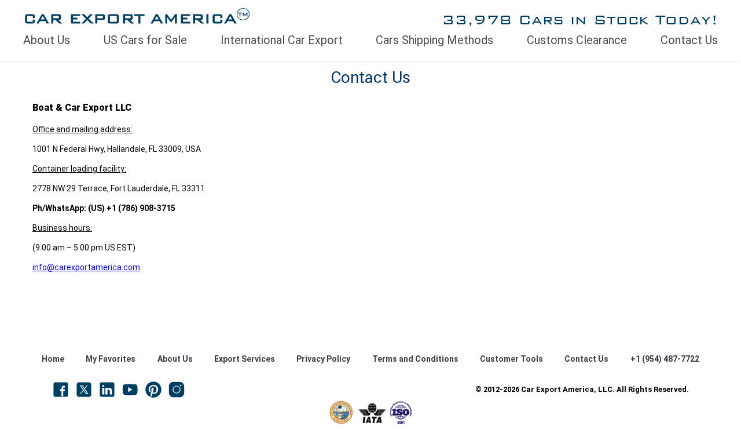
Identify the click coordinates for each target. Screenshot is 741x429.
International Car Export (282, 40)
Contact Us (689, 40)
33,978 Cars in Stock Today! (580, 19)
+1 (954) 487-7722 (664, 358)
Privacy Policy (323, 358)
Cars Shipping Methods (434, 40)
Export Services (244, 358)
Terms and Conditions (415, 358)
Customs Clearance (577, 40)
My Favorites (110, 358)
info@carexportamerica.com (86, 267)
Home (53, 358)
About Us (46, 40)
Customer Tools (511, 358)
